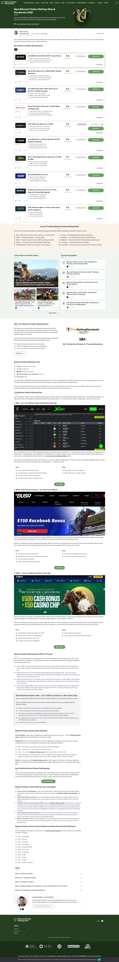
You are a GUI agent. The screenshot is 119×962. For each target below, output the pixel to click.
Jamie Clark (44, 33)
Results (100, 2)
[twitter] (98, 921)
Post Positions (70, 2)
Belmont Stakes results (57, 803)
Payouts (57, 2)
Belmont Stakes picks (39, 760)
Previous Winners (82, 2)
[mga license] (45, 946)
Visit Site (96, 56)
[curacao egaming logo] (59, 946)
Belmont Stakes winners (53, 830)
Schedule (91, 2)
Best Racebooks (29, 2)
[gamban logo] (88, 946)
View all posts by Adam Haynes (43, 906)
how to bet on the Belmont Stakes (56, 456)
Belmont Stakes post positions (67, 793)
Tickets (106, 2)
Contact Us (17, 931)
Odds (51, 2)
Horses (37, 2)
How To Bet (44, 2)
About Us (19, 353)
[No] (117, 959)
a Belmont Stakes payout (37, 752)
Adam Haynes (23, 31)
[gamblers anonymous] (31, 946)
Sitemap (16, 933)
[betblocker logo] (74, 946)
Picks (63, 2)
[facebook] (102, 921)
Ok (99, 959)
